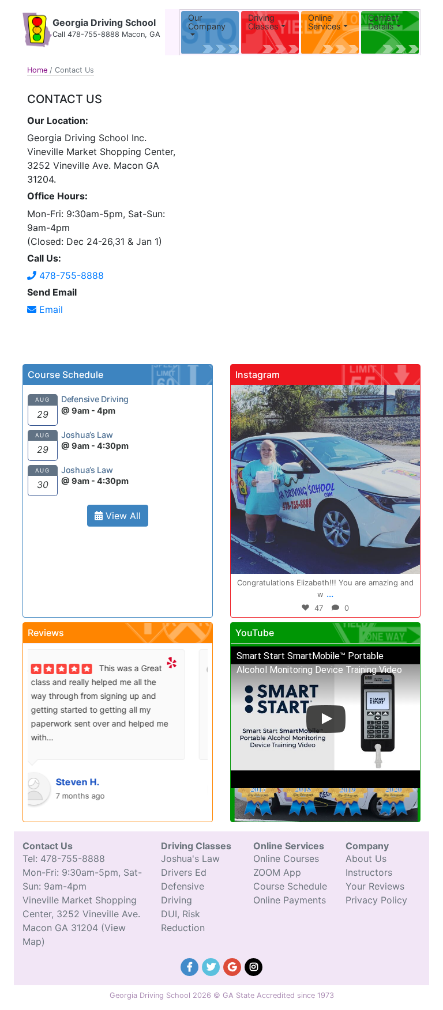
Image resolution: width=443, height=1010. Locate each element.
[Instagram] (405, 560)
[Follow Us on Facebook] (191, 965)
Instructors (369, 872)
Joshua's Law (190, 858)
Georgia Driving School (104, 22)
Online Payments (289, 900)
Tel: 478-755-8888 (63, 858)
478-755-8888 (70, 275)
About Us (366, 858)
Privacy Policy (376, 900)
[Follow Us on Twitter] (212, 965)
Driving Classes (263, 22)
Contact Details (383, 22)
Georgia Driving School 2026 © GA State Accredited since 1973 (222, 995)
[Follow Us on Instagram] (254, 965)
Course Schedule (290, 886)
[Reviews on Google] (234, 965)
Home (37, 70)
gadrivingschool (323, 396)
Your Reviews (375, 886)
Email (49, 309)
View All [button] (122, 515)
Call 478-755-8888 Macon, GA (106, 34)
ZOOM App (277, 872)
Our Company (207, 22)
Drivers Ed (184, 872)
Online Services (324, 22)
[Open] (325, 479)
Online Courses (286, 858)
